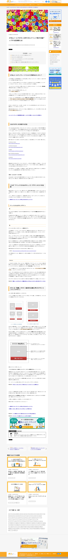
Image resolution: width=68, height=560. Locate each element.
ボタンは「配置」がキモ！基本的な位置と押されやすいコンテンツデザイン (25, 62)
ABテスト (10, 514)
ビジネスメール (38, 517)
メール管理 (27, 523)
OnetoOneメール (13, 515)
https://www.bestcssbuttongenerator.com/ (17, 154)
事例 (25, 526)
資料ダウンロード (40, 4)
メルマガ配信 (16, 524)
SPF (19, 515)
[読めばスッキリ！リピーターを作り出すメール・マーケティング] (27, 68)
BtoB (21, 514)
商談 (40, 526)
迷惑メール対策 (29, 528)
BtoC (25, 514)
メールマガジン (28, 521)
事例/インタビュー (32, 4)
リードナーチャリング (29, 524)
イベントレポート (24, 515)
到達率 (32, 526)
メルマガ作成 (10, 524)
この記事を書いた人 (13, 431)
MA (9, 515)
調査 (24, 528)
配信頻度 (42, 528)
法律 (14, 528)
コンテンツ (10, 517)
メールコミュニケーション (25, 519)
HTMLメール (42, 514)
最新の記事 (19, 431)
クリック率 (38, 515)
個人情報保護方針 (22, 555)
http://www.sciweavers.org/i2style (15, 158)
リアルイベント (36, 524)
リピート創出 (10, 526)
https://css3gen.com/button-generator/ (16, 151)
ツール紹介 (32, 517)
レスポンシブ (16, 526)
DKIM (31, 514)
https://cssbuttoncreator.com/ (14, 143)
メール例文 (39, 521)
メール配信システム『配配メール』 (45, 553)
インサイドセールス (20, 4)
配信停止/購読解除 (36, 528)
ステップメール (16, 517)
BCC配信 (17, 514)
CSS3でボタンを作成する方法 (17, 57)
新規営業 (10, 528)
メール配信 (37, 523)
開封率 (15, 530)
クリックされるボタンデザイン (17, 60)
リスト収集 (42, 524)
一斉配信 (21, 526)
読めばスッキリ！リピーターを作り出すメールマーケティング (25, 44)
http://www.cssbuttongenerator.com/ (16, 147)
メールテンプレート (11, 521)
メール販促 (32, 523)
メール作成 (34, 521)
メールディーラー (34, 519)
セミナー (26, 4)
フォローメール (11, 519)
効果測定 (36, 526)
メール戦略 (15, 523)
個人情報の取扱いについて (31, 555)
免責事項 (54, 553)
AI (13, 514)
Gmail (37, 514)
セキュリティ (22, 517)
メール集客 (43, 523)
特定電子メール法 (19, 528)
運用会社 (36, 553)
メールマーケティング (11, 4)
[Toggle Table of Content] (30, 53)
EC (34, 514)
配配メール (10, 530)
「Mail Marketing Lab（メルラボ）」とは (26, 553)
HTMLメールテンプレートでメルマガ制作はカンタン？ (21, 55)
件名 (28, 526)
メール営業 (10, 523)
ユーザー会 (22, 524)
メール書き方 (21, 523)
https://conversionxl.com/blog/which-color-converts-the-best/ (24, 250)
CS (28, 514)
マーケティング (17, 519)
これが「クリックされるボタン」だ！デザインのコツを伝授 (22, 59)
